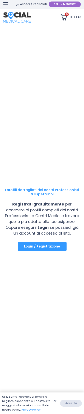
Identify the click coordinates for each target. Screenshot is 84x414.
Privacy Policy (31, 410)
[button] (6, 4)
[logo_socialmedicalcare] (17, 17)
